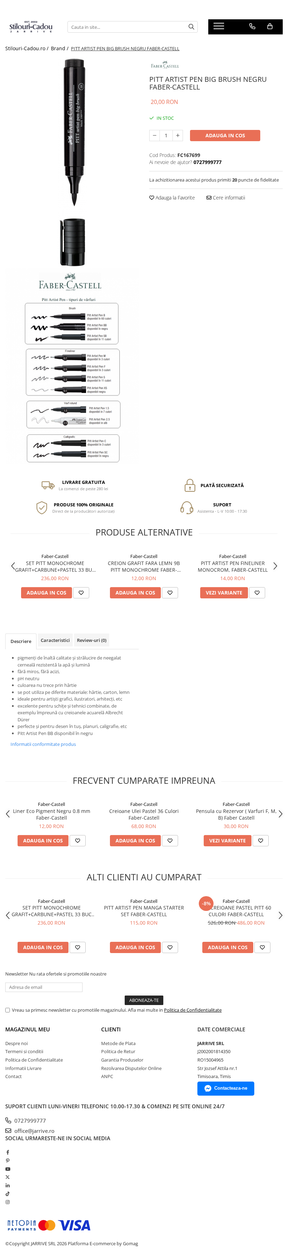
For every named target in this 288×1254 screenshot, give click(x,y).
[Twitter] (7, 1177)
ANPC (107, 1076)
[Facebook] (7, 1152)
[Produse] (220, 28)
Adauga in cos (225, 135)
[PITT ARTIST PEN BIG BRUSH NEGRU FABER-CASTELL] (72, 162)
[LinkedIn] (7, 1185)
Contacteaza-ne (230, 1088)
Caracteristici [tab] (55, 640)
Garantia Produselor (122, 1060)
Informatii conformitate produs (43, 744)
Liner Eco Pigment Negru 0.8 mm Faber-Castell (51, 814)
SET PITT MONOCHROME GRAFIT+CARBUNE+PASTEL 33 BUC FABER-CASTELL (55, 566)
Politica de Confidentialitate (193, 1010)
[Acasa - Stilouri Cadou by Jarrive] (31, 27)
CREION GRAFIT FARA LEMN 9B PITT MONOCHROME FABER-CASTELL (144, 566)
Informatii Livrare (23, 1068)
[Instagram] (7, 1202)
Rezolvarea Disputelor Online (131, 1068)
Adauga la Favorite (174, 197)
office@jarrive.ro (33, 1130)
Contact (13, 1076)
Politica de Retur (118, 1051)
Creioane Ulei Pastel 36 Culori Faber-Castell (144, 814)
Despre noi (16, 1043)
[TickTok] (7, 1193)
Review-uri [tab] (91, 640)
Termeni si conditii (24, 1051)
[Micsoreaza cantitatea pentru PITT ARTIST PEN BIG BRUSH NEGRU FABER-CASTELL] (154, 135)
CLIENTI (111, 1029)
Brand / (60, 48)
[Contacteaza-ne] (252, 26)
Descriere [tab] (21, 641)
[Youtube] (7, 1169)
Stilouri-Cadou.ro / (27, 48)
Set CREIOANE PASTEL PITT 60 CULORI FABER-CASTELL (236, 911)
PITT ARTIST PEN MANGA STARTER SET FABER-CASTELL (144, 911)
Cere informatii (228, 197)
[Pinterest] (7, 1160)
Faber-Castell (54, 556)
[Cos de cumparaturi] (269, 26)
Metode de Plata (118, 1043)
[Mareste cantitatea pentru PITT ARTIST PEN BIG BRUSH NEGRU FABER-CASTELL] (177, 135)
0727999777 (29, 1120)
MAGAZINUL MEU (27, 1029)
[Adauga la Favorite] (81, 592)
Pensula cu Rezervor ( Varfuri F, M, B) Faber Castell (236, 814)
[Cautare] (191, 27)
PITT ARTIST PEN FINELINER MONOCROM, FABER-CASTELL (233, 566)
